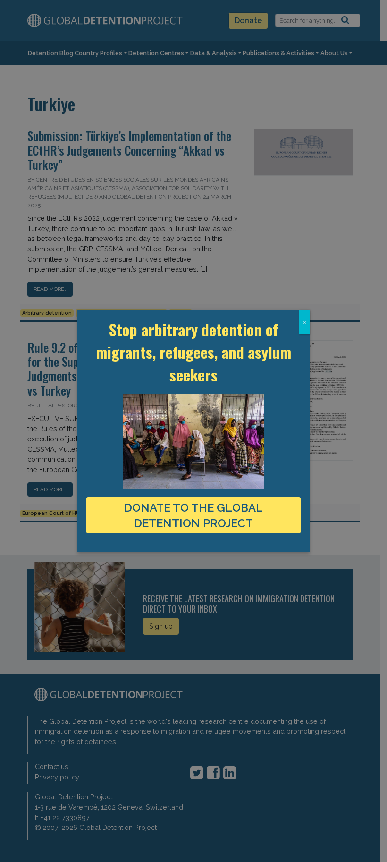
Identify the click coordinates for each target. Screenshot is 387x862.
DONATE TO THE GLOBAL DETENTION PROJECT (193, 515)
